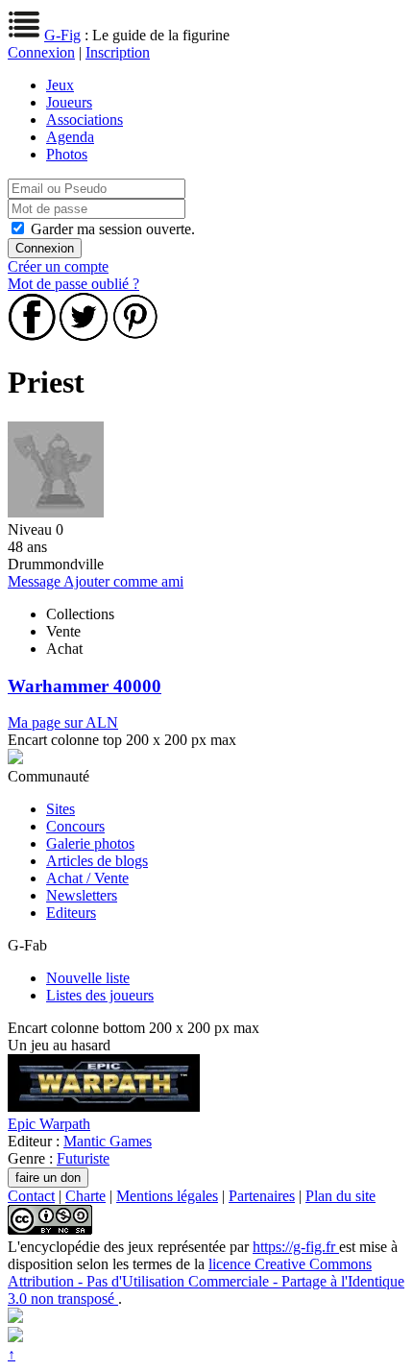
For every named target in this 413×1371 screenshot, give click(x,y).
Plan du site (340, 1196)
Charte (85, 1196)
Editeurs (71, 912)
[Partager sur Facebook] (32, 335)
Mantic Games (107, 1141)
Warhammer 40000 (84, 686)
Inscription (117, 52)
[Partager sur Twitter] (84, 335)
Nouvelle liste (88, 978)
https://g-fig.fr (296, 1247)
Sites (60, 809)
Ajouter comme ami (123, 581)
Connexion (41, 52)
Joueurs (69, 102)
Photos (66, 154)
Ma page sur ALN (63, 722)
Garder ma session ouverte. (113, 229)
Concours (75, 826)
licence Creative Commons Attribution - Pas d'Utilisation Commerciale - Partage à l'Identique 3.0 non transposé (206, 1281)
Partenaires (262, 1196)
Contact (31, 1196)
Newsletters (81, 895)
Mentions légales (167, 1196)
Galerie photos (90, 843)
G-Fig (62, 35)
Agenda (70, 137)
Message (35, 581)
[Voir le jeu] (104, 1106)
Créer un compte (58, 266)
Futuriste (83, 1158)
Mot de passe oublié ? (73, 284)
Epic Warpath (49, 1124)
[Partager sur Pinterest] (135, 335)
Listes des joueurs (100, 995)
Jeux (60, 85)
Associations (84, 119)
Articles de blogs (97, 861)
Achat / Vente (87, 878)
